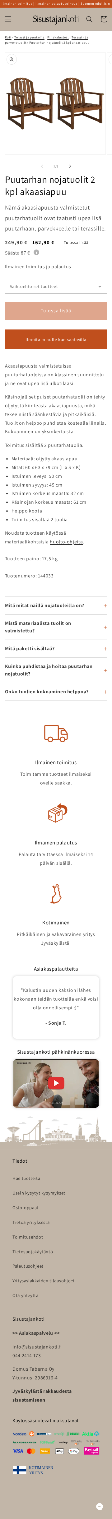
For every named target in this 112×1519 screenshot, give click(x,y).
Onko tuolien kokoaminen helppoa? (47, 691)
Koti (8, 37)
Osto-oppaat (25, 1207)
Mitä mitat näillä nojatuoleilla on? (44, 605)
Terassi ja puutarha (29, 37)
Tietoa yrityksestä (30, 1222)
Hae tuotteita (26, 1178)
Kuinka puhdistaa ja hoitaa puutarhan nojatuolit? (49, 670)
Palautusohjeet (28, 1266)
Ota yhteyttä (25, 1295)
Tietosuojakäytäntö (32, 1251)
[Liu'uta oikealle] (70, 166)
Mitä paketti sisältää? (30, 648)
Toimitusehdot (27, 1237)
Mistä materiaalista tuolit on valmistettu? (38, 627)
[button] (8, 19)
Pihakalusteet (58, 37)
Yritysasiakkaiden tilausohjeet (43, 1281)
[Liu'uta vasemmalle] (42, 166)
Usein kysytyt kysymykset (38, 1193)
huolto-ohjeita (66, 541)
